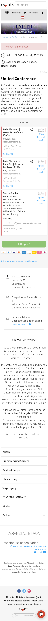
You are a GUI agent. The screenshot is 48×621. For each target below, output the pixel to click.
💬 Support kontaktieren (24, 615)
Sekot (15, 546)
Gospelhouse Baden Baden (20, 543)
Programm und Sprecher (16, 461)
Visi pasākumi (26, 546)
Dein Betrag (8, 219)
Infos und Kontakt (20, 324)
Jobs (9, 604)
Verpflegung (10, 488)
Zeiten (6, 451)
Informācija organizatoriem (27, 604)
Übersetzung (10, 479)
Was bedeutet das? (41, 137)
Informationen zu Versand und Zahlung (19, 261)
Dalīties (44, 72)
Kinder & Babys (11, 470)
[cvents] (7, 4)
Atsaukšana (37, 600)
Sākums (5, 37)
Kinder (6, 506)
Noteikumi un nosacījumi (28, 597)
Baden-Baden (31, 307)
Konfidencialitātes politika (17, 600)
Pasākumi (16, 37)
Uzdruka (10, 597)
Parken (6, 515)
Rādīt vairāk (8, 154)
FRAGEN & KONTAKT (14, 497)
